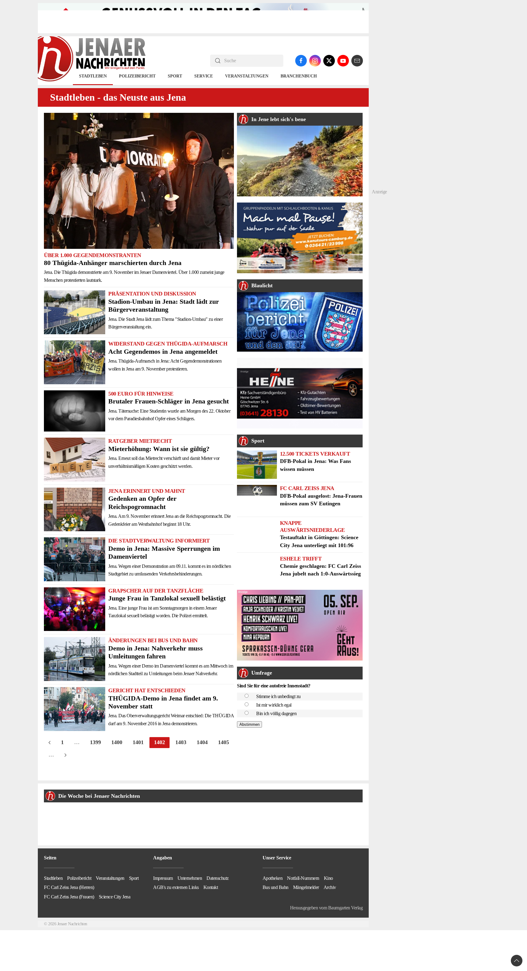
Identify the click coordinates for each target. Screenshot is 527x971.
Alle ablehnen (264, 513)
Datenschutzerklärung (276, 531)
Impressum (306, 531)
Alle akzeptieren (263, 496)
